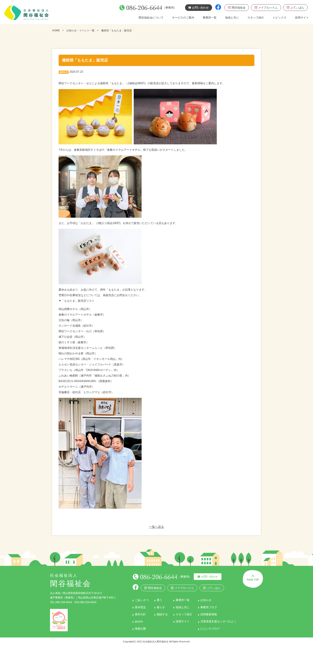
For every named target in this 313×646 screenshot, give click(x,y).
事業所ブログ (208, 607)
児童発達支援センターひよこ (218, 621)
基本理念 (140, 607)
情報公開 (140, 628)
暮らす (161, 607)
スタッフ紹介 (255, 17)
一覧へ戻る (156, 527)
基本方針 (140, 614)
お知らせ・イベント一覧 (80, 30)
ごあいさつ (142, 600)
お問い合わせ (209, 576)
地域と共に (232, 17)
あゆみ (139, 621)
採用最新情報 (208, 614)
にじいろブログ (210, 628)
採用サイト (302, 17)
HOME (56, 30)
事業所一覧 (210, 17)
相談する (162, 614)
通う (159, 600)
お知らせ (205, 600)
